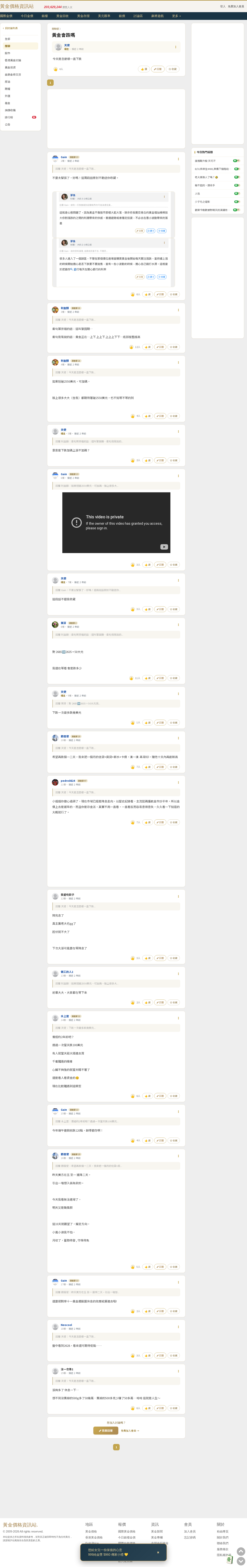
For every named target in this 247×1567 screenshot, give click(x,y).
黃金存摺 (83, 16)
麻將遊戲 (157, 16)
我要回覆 (107, 1430)
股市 (7, 53)
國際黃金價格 (126, 1531)
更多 (175, 16)
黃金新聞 (157, 1531)
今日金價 (27, 16)
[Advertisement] (116, 119)
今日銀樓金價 (126, 1537)
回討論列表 (11, 28)
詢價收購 (10, 110)
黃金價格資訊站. (20, 1524)
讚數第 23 (76, 736)
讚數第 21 (76, 308)
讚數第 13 (74, 157)
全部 (7, 39)
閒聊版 (55, 28)
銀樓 (45, 16)
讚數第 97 (82, 780)
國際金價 (6, 16)
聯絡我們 (222, 1543)
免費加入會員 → (130, 1430)
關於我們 (222, 1537)
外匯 (7, 96)
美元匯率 (104, 16)
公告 (7, 124)
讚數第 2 (72, 623)
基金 (7, 103)
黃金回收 (62, 16)
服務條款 (222, 1549)
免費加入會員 (236, 6)
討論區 (138, 16)
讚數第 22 (76, 1016)
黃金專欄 (157, 1537)
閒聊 (7, 46)
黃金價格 (91, 1531)
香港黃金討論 (13, 60)
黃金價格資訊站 (17, 6)
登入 (223, 6)
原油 (7, 81)
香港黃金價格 (94, 1537)
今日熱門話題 (205, 152)
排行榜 (20, 117)
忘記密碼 (190, 1537)
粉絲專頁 (222, 1531)
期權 (7, 89)
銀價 (122, 16)
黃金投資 (10, 67)
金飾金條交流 (13, 74)
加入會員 (190, 1531)
